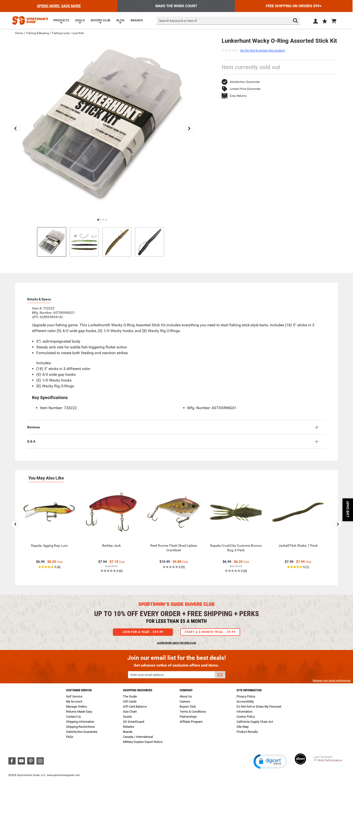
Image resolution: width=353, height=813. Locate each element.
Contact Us (73, 716)
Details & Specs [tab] (39, 299)
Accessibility (245, 701)
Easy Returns (238, 95)
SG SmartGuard (133, 721)
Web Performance (329, 760)
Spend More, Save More (59, 6)
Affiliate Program (191, 721)
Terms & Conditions (193, 711)
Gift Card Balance (135, 706)
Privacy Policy (246, 696)
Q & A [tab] (31, 441)
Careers (185, 701)
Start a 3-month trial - (210, 632)
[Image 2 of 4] (84, 242)
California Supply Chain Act (255, 721)
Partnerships (188, 716)
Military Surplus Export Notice (143, 742)
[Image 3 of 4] (117, 242)
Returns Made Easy (79, 711)
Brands (128, 732)
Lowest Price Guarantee (245, 89)
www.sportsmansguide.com (63, 775)
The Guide (130, 696)
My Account (74, 701)
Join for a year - (142, 632)
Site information (249, 690)
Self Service (74, 696)
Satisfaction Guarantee (244, 82)
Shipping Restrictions (80, 726)
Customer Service (79, 690)
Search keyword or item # (178, 21)
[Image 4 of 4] (149, 242)
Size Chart (130, 711)
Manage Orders (76, 706)
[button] (324, 21)
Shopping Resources (137, 690)
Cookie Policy (246, 716)
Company (186, 690)
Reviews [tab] (33, 427)
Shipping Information (80, 721)
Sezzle (127, 716)
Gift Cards (130, 701)
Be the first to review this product (262, 50)
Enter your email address (147, 675)
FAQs (69, 737)
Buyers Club (188, 706)
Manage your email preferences (332, 680)
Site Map (243, 726)
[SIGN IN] (315, 22)
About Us (186, 696)
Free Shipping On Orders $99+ (294, 6)
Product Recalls (247, 732)
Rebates (128, 726)
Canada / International (138, 737)
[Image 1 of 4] (51, 242)
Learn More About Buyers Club (176, 643)
